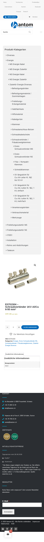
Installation (11, 240)
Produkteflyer (35, 2)
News (5, 2)
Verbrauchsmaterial (20, 212)
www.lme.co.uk (7, 474)
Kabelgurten (17, 119)
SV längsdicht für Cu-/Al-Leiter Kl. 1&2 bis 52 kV (23, 177)
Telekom (10, 250)
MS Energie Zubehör (18, 69)
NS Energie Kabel (17, 74)
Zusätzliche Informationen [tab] (14, 354)
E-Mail (5, 501)
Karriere (23, 6)
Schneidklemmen (22, 169)
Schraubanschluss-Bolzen (23, 129)
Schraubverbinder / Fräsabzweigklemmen (18, 343)
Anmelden (8, 512)
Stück (6, 366)
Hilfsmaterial (17, 114)
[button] (41, 32)
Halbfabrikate (18, 109)
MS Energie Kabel (17, 64)
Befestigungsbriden (20, 88)
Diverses (10, 55)
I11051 (9, 235)
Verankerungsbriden (20, 207)
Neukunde (38, 6)
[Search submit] (29, 32)
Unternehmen (8, 6)
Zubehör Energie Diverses (21, 84)
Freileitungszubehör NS (17, 230)
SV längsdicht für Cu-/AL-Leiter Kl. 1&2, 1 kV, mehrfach (24, 198)
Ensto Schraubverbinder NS (28, 341)
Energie (10, 60)
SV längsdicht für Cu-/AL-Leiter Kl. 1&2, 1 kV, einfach (24, 188)
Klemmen (16, 124)
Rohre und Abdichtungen (17, 245)
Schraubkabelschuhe (21, 134)
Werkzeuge (17, 217)
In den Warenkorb (30, 327)
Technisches (19, 2)
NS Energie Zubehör (18, 79)
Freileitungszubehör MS (17, 225)
